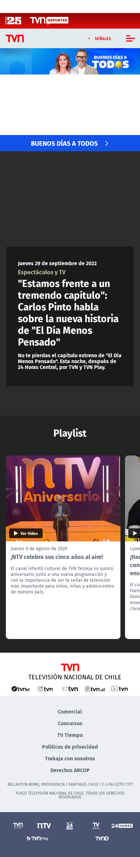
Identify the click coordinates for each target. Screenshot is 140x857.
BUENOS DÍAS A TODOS (64, 143)
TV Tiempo (70, 735)
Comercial (70, 711)
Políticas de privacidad (70, 746)
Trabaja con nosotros (70, 758)
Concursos (70, 723)
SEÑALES (103, 38)
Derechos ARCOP (70, 770)
